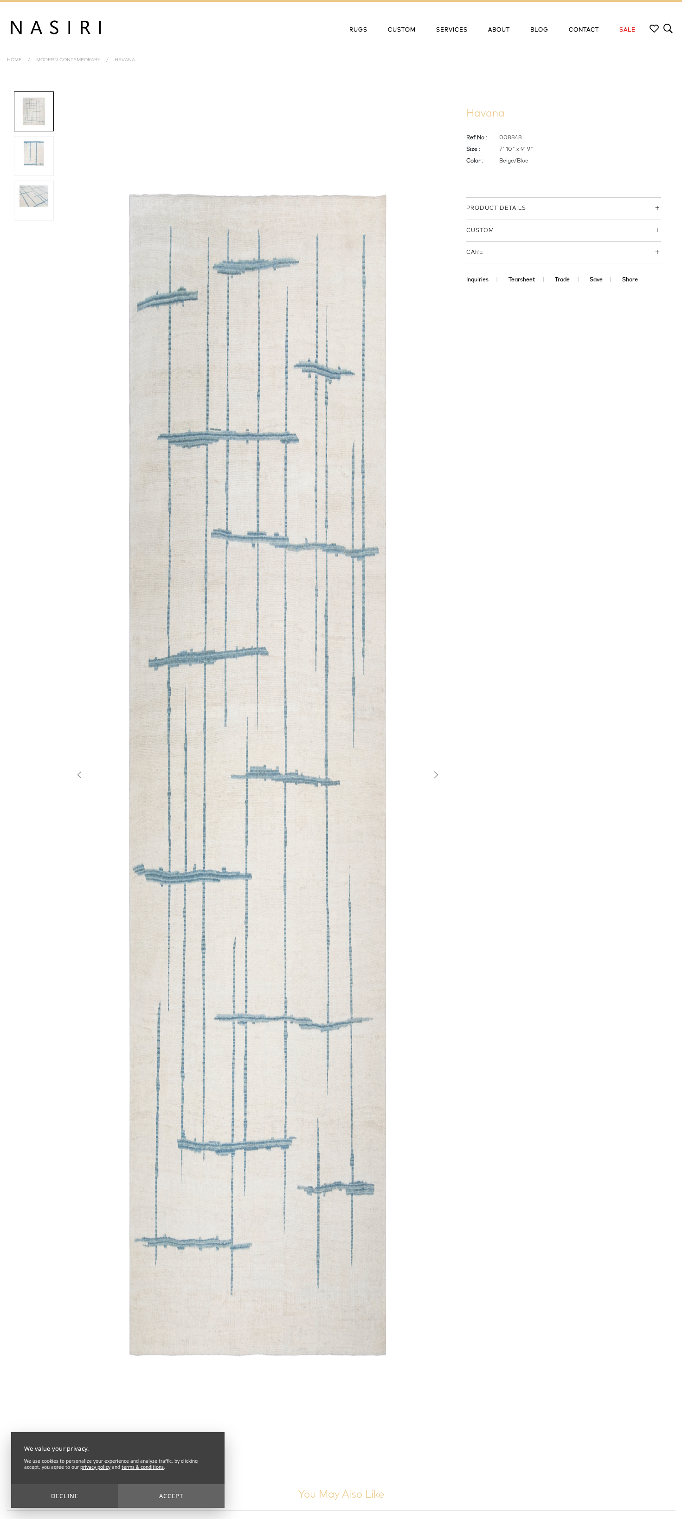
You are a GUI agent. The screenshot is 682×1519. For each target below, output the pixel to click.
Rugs (358, 30)
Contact (584, 30)
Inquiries (477, 280)
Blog (539, 30)
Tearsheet (521, 280)
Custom (402, 30)
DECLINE (64, 1496)
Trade (562, 280)
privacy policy (95, 1467)
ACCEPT (171, 1496)
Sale (627, 30)
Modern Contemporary (69, 60)
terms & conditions (143, 1467)
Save (596, 280)
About (499, 30)
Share (630, 280)
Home (14, 60)
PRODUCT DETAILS (496, 208)
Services (452, 30)
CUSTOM (480, 231)
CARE (474, 252)
